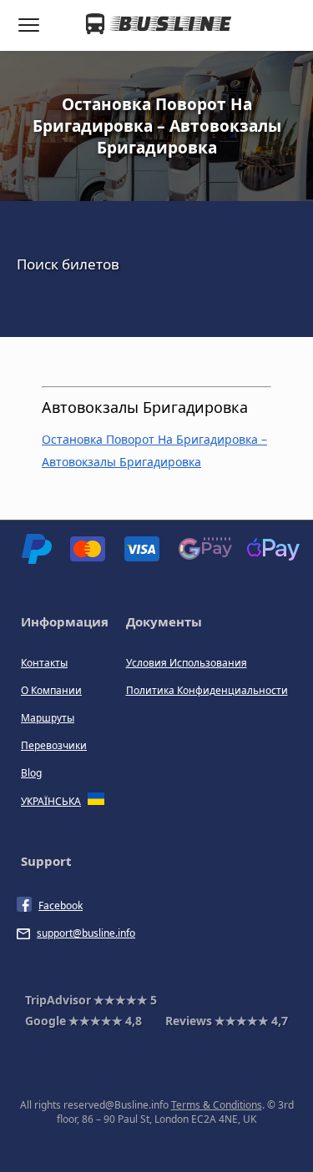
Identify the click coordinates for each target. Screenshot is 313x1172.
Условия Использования (186, 663)
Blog (31, 773)
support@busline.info (86, 933)
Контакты (44, 663)
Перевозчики (54, 745)
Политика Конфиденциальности (207, 690)
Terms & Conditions (216, 1105)
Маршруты (47, 718)
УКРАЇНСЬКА (51, 801)
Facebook (60, 905)
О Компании (51, 690)
